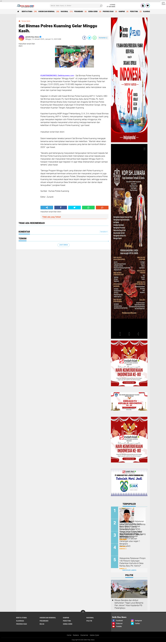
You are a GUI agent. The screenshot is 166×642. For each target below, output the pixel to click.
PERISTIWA (134, 11)
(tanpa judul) (124, 546)
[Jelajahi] (163, 3)
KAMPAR (122, 11)
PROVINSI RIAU (108, 11)
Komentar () (103, 38)
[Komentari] (102, 207)
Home (69, 635)
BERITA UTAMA (27, 11)
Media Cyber (94, 635)
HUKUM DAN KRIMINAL (46, 11)
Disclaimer (84, 635)
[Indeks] (143, 6)
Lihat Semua (63, 245)
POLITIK (89, 621)
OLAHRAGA (147, 11)
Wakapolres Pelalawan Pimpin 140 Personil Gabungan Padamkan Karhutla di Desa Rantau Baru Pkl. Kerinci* (132, 562)
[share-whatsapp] (94, 38)
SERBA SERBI (93, 11)
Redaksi (76, 635)
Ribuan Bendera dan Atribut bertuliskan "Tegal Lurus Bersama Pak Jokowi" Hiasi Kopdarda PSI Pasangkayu (129, 604)
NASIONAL (64, 11)
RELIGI (42, 624)
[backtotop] (83, 612)
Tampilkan (103, 232)
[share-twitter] (89, 38)
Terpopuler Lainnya (129, 570)
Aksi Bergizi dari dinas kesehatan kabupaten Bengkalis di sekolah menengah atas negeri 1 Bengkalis (129, 539)
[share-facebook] (84, 38)
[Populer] (148, 6)
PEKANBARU (78, 11)
